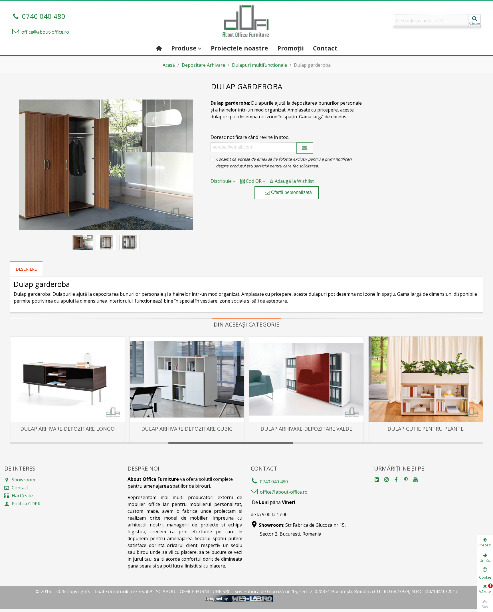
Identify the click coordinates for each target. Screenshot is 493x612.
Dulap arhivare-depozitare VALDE (306, 428)
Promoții (290, 48)
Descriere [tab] (26, 269)
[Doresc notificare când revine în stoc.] (304, 148)
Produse (184, 48)
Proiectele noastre (239, 48)
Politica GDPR (26, 503)
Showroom (23, 480)
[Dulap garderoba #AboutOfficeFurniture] (106, 165)
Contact (325, 48)
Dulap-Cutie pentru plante (425, 428)
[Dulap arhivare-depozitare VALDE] (306, 379)
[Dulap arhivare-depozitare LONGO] (67, 379)
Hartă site (22, 496)
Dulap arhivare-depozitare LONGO (67, 428)
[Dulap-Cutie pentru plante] (426, 379)
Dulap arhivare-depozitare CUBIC (186, 428)
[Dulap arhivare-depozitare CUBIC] (187, 379)
